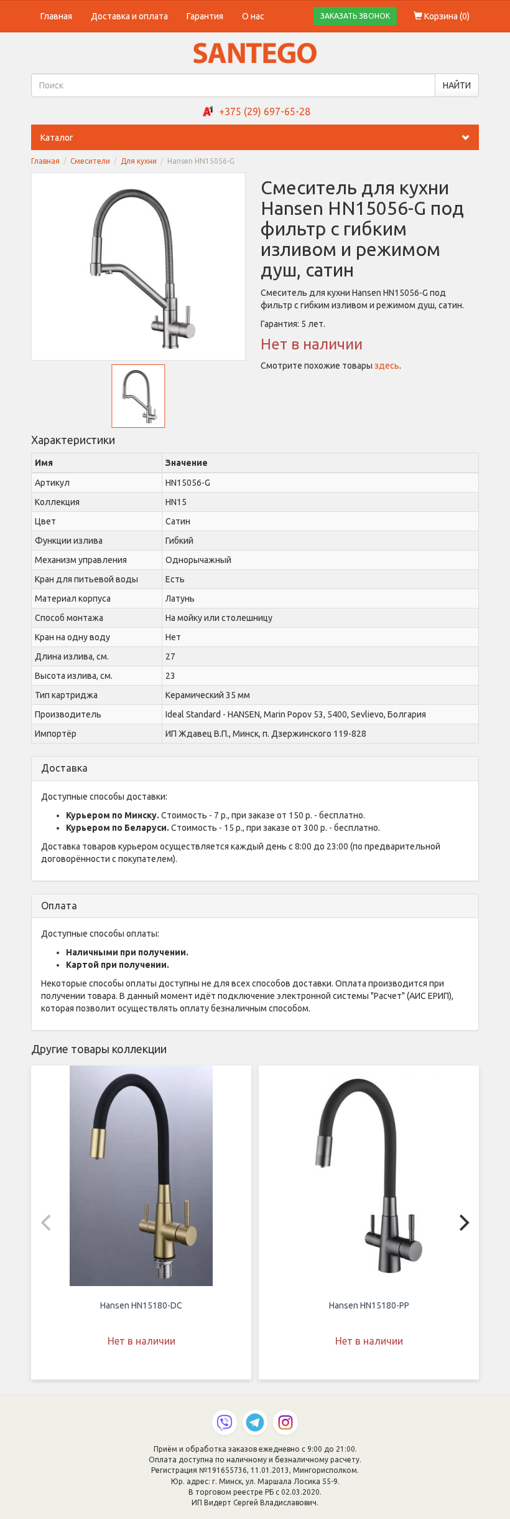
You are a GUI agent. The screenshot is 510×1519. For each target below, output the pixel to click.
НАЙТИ (457, 85)
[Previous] (47, 1222)
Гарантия (205, 16)
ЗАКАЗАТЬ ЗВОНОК (355, 16)
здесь (386, 366)
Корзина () (446, 16)
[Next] (462, 1222)
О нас (253, 16)
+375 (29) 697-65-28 (264, 111)
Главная (56, 16)
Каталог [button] (56, 138)
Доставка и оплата (129, 16)
